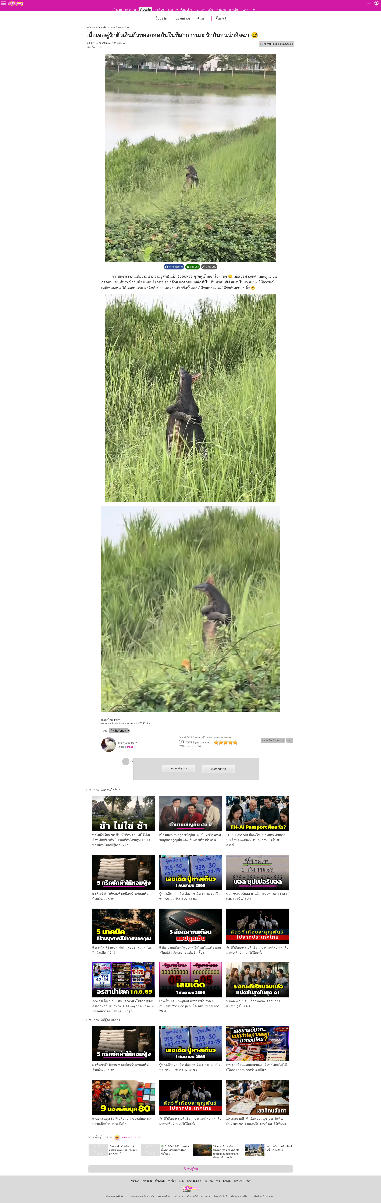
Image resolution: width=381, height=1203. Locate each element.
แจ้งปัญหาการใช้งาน (240, 1196)
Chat (170, 10)
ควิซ (210, 9)
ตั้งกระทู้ (221, 18)
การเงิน (233, 9)
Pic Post (200, 10)
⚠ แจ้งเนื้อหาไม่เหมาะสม (273, 740)
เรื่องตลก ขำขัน (132, 1137)
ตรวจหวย (130, 9)
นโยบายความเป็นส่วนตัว (142, 1196)
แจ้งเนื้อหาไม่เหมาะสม (264, 1196)
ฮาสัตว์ (100, 47)
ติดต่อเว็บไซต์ (220, 1196)
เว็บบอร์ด (145, 9)
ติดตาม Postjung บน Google (278, 44)
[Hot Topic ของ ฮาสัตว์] (108, 751)
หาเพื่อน (159, 9)
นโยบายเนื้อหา (164, 1196)
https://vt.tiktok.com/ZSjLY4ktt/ (134, 723)
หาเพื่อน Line (184, 9)
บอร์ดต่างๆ (182, 18)
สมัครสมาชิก (218, 768)
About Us (205, 1196)
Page (244, 10)
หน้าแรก (117, 9)
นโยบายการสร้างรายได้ (186, 1196)
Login (178, 768)
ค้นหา (201, 18)
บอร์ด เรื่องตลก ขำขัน (120, 27)
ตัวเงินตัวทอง (118, 730)
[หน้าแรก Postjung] (15, 3)
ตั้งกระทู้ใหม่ (190, 1168)
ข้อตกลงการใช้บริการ (116, 1196)
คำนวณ (221, 9)
